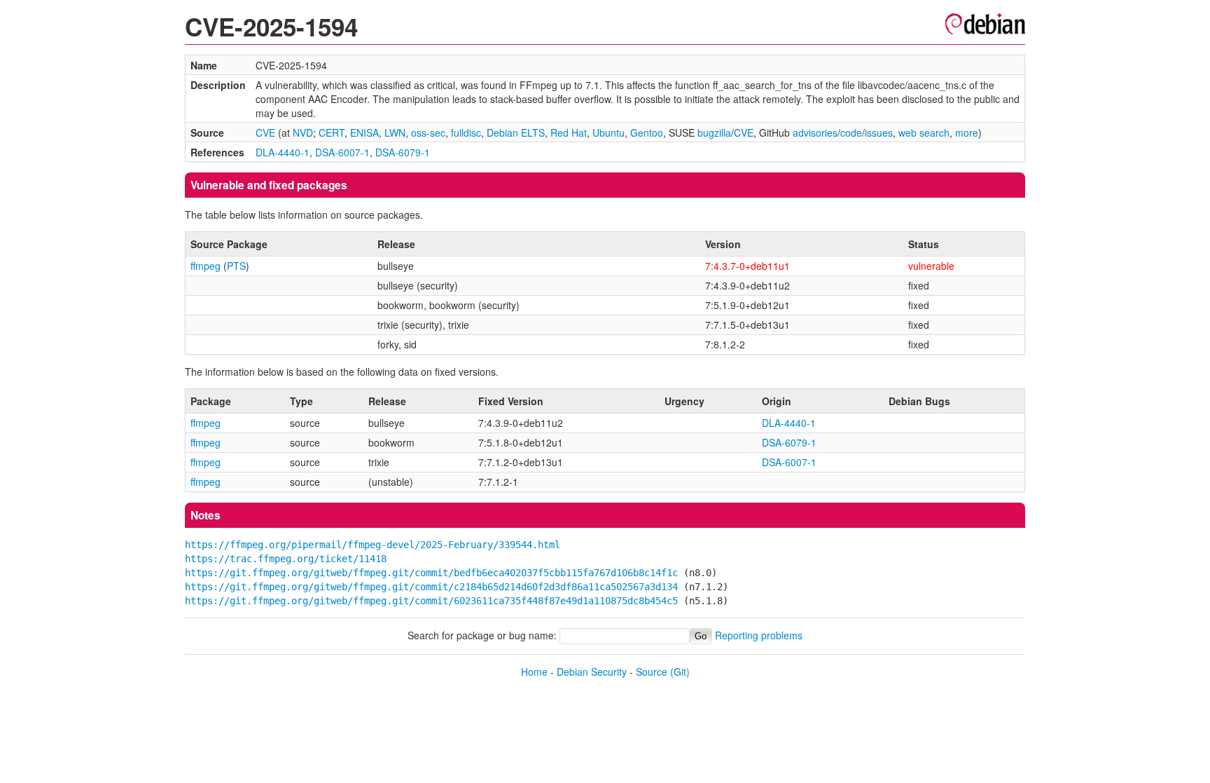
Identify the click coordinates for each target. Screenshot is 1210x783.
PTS (236, 266)
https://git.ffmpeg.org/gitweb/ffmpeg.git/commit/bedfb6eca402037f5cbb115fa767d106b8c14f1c (431, 572)
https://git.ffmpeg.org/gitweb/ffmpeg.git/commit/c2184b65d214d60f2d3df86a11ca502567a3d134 (431, 586)
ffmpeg (205, 266)
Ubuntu (608, 132)
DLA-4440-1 (283, 152)
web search (924, 132)
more (966, 132)
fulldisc (466, 132)
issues (879, 132)
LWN (394, 132)
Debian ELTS (516, 132)
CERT (332, 132)
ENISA (364, 132)
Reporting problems (758, 635)
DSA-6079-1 (402, 152)
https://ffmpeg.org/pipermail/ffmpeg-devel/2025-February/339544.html (372, 544)
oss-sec (428, 132)
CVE (265, 132)
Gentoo (646, 132)
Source (651, 672)
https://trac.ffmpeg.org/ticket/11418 (286, 558)
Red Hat (568, 132)
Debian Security (592, 672)
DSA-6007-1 (342, 152)
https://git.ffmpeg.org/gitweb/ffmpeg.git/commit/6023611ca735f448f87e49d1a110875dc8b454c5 (431, 600)
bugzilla (714, 132)
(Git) (680, 672)
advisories (815, 132)
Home (534, 672)
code (851, 132)
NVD (303, 132)
